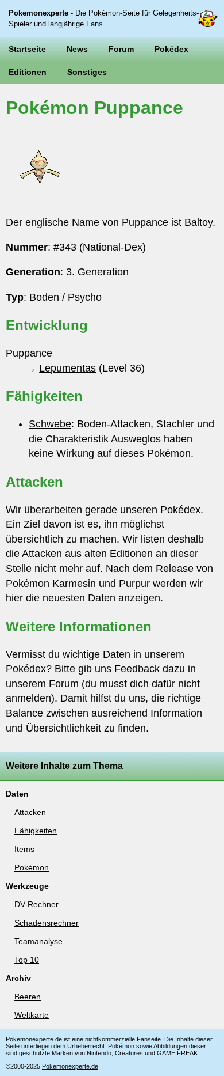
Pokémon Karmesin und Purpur (78, 583)
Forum (121, 49)
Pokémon (31, 867)
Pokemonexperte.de (70, 1066)
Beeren (27, 996)
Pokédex (171, 49)
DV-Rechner (36, 904)
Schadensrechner (46, 922)
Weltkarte (31, 1015)
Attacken (30, 812)
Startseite (27, 49)
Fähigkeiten (35, 830)
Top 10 (26, 959)
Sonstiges (87, 72)
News (77, 49)
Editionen (28, 72)
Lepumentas (67, 368)
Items (24, 849)
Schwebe (50, 424)
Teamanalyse (38, 941)
